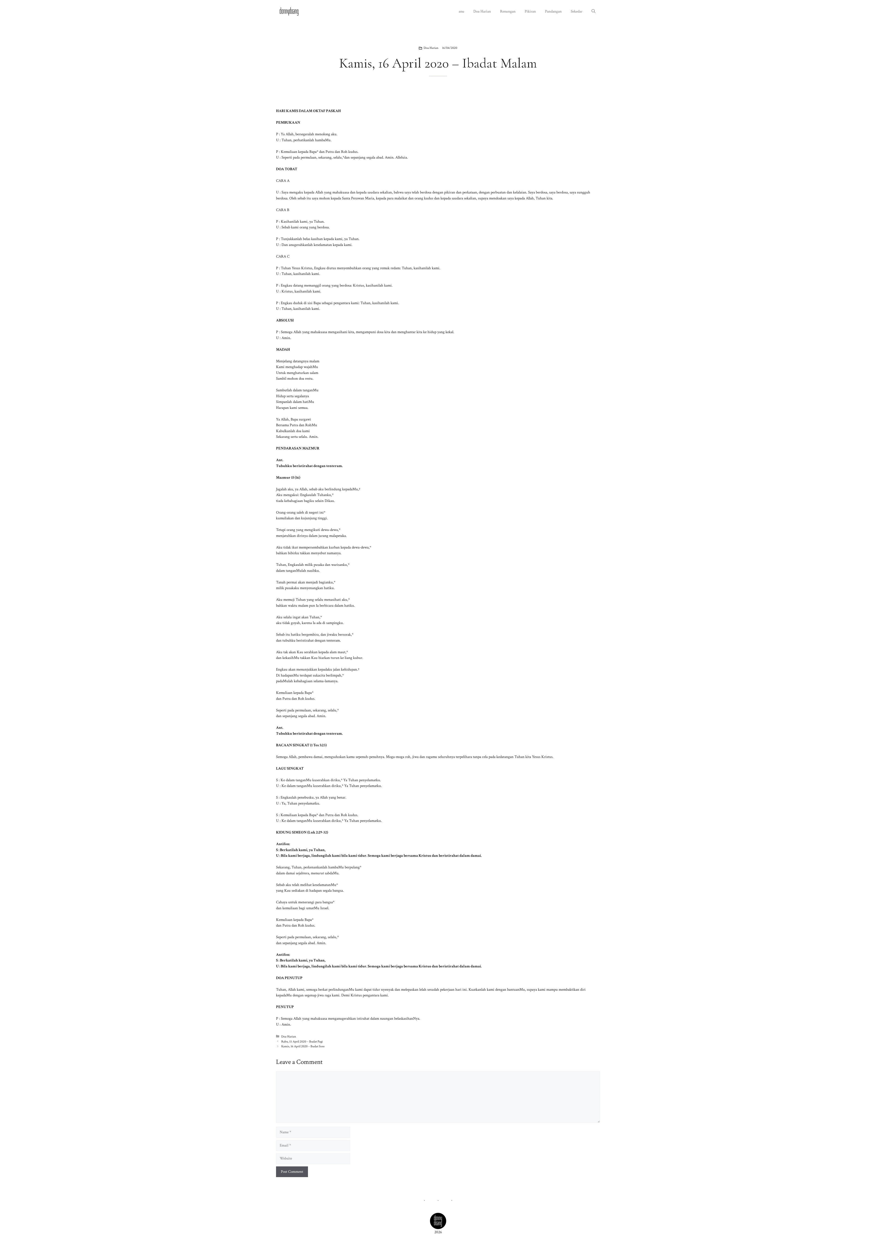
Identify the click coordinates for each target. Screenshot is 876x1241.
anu (461, 11)
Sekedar (576, 11)
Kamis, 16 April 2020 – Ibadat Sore (303, 1046)
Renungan (508, 11)
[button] (593, 11)
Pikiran (530, 11)
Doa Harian (482, 11)
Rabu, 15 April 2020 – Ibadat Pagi (302, 1041)
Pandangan (553, 11)
